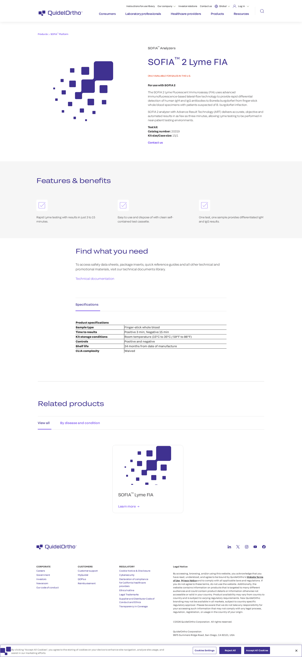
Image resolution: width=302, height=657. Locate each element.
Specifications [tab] (87, 304)
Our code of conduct (47, 587)
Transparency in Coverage (133, 606)
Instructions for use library (140, 6)
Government (43, 575)
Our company (164, 6)
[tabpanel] (151, 337)
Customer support (88, 570)
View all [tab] (44, 423)
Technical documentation (95, 278)
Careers (40, 570)
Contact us (206, 6)
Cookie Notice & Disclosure (134, 570)
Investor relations (187, 6)
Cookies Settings (204, 650)
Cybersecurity (126, 575)
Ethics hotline (126, 590)
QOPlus (82, 579)
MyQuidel (83, 575)
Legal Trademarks (129, 594)
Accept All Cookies (257, 650)
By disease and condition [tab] (80, 423)
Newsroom (42, 583)
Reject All (230, 650)
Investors (41, 579)
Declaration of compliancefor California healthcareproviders (133, 582)
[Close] (296, 650)
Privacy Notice (189, 580)
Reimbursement (87, 583)
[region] (151, 651)
